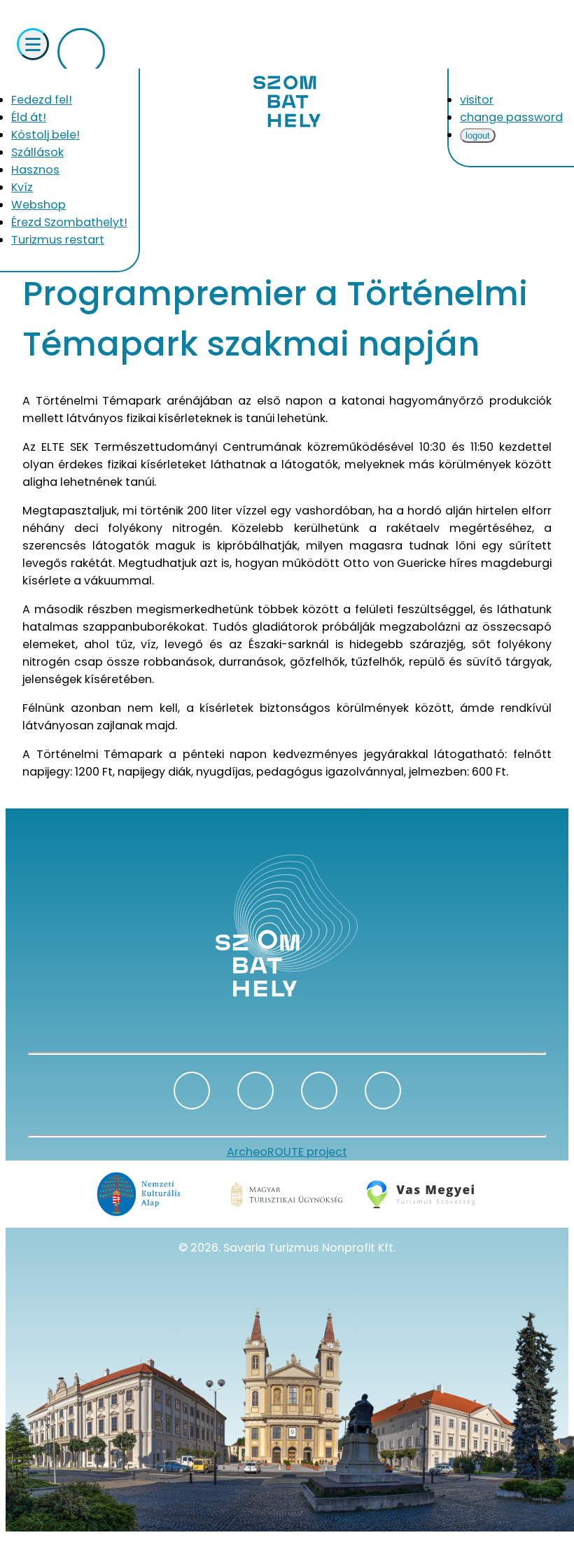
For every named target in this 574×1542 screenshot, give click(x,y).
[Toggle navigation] (33, 44)
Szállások (37, 152)
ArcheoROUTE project (287, 1152)
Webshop (38, 205)
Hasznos (35, 170)
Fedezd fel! (41, 100)
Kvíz (22, 187)
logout (477, 135)
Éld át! (28, 117)
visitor (476, 100)
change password (511, 117)
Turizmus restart (57, 240)
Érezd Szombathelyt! (69, 222)
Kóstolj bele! (45, 135)
